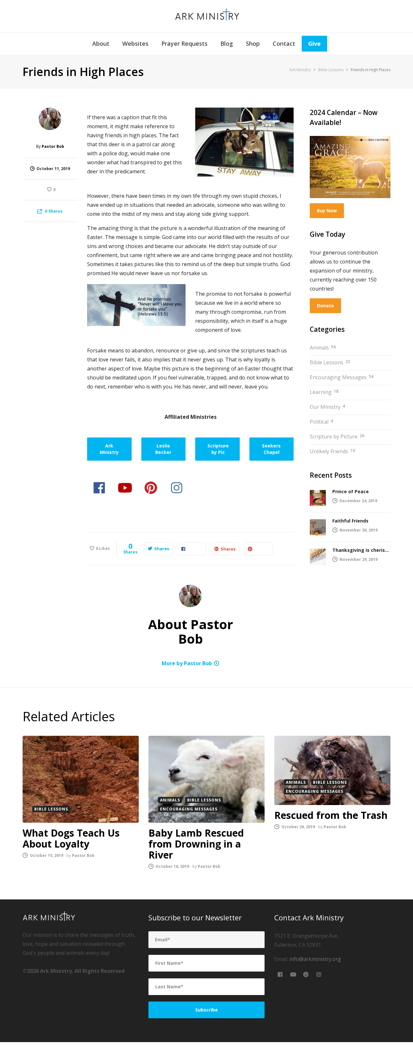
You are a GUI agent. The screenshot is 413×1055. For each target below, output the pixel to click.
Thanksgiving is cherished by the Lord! (361, 550)
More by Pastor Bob (187, 663)
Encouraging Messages (341, 377)
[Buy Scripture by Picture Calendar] (350, 167)
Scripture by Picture (337, 436)
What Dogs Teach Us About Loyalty (71, 838)
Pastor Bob (83, 855)
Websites (135, 43)
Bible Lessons (330, 362)
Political (321, 421)
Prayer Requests (184, 43)
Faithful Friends (350, 521)
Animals (323, 347)
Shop (253, 43)
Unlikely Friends (332, 451)
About (100, 43)
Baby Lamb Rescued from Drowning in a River (196, 843)
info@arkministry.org (315, 959)
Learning (324, 392)
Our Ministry (327, 406)
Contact (284, 43)
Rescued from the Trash (331, 815)
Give (314, 43)
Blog (226, 43)
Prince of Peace (350, 491)
